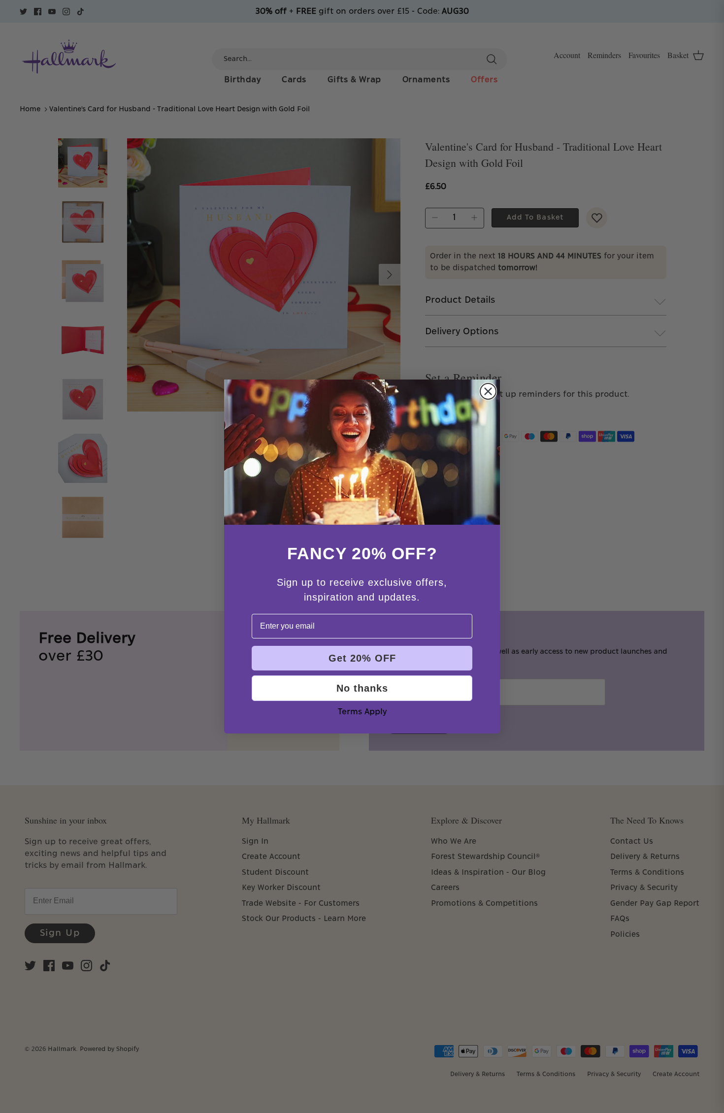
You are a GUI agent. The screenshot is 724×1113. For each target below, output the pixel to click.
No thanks (362, 688)
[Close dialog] (488, 391)
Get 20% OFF (362, 658)
